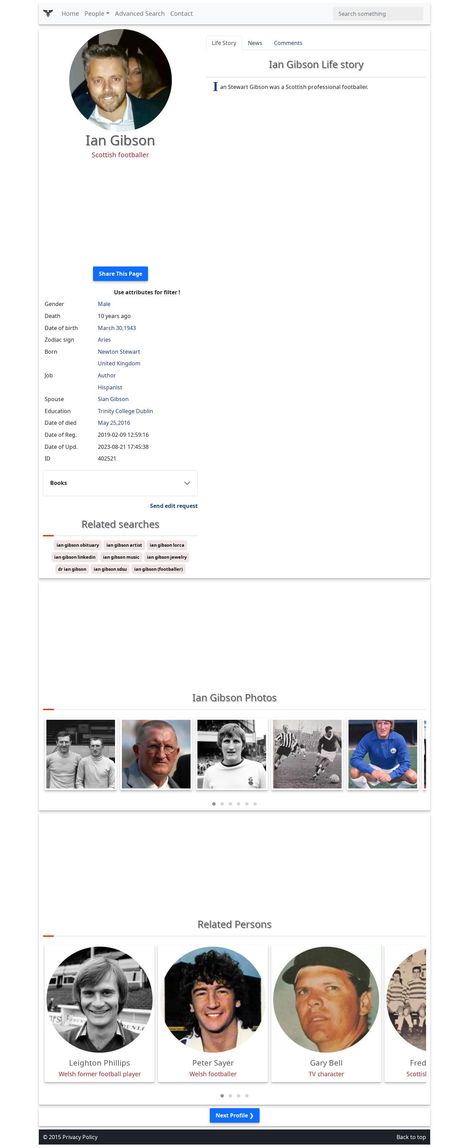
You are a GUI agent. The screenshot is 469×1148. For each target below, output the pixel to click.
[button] (214, 803)
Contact (181, 13)
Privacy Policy (80, 1137)
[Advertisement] (120, 213)
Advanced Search (140, 13)
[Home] (48, 14)
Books (58, 483)
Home (70, 13)
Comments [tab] (288, 43)
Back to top (411, 1137)
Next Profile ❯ (235, 1115)
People (94, 13)
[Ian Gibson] (120, 79)
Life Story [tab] (224, 43)
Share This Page (120, 273)
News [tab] (255, 43)
